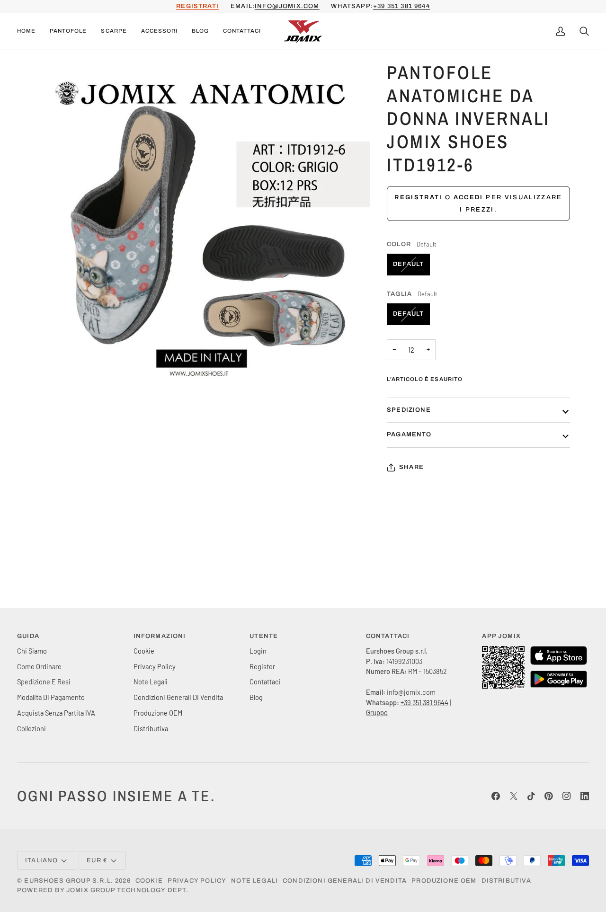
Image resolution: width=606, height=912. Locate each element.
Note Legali (151, 681)
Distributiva (151, 728)
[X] (513, 796)
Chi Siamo (32, 650)
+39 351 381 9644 (401, 6)
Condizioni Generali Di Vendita (178, 697)
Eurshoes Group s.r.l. (68, 880)
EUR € (97, 860)
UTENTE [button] (264, 636)
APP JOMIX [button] (501, 636)
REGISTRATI (197, 6)
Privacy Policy (155, 666)
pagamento (409, 434)
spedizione (409, 410)
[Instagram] (566, 796)
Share (411, 467)
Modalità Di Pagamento (51, 697)
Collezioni (31, 728)
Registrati (418, 197)
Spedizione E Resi (44, 681)
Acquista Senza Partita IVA (56, 712)
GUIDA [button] (28, 636)
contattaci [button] (388, 636)
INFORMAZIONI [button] (160, 636)
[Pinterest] (548, 796)
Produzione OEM (158, 712)
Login (258, 650)
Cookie (144, 650)
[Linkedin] (584, 796)
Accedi (468, 197)
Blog (256, 697)
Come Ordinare (39, 666)
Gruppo (377, 712)
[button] (68, 31)
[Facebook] (495, 796)
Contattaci (265, 681)
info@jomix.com (287, 6)
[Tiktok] (531, 796)
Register (262, 666)
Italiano (41, 860)
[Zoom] (53, 377)
